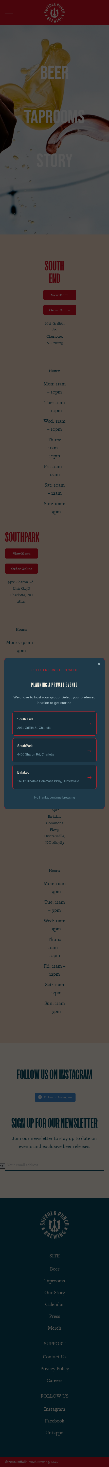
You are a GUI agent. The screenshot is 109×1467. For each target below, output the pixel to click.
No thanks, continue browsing (54, 797)
